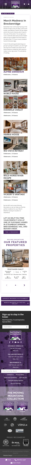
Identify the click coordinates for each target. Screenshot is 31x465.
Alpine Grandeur (14, 72)
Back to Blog (8, 13)
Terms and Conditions (10, 377)
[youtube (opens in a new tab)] (15, 342)
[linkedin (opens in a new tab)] (18, 342)
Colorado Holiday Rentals (15, 380)
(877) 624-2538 (21, 460)
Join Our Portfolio (15, 383)
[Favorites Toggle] (24, 4)
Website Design (7, 455)
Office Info (15, 350)
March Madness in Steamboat (16, 298)
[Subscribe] (27, 327)
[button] (24, 285)
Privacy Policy (20, 374)
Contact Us (10, 374)
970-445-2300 (18, 356)
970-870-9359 (17, 348)
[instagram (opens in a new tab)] (21, 342)
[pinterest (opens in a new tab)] (13, 342)
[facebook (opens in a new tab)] (10, 342)
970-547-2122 (18, 365)
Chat (9, 460)
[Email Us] (28, 4)
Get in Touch (16, 463)
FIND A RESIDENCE (12, 232)
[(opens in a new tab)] (15, 258)
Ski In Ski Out (23, 377)
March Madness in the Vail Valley (15, 303)
